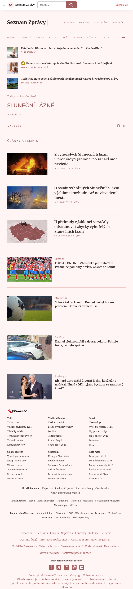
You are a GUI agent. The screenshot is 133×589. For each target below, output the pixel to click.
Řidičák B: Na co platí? (100, 470)
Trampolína (62, 501)
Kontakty (80, 533)
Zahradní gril (61, 505)
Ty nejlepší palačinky (18, 456)
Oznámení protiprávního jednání (91, 540)
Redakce (93, 533)
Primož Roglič (55, 440)
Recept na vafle (15, 474)
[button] (12, 52)
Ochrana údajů (28, 540)
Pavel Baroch (31, 82)
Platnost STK (95, 479)
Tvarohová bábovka (17, 470)
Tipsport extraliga (98, 431)
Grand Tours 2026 (57, 445)
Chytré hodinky (62, 518)
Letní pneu (100, 513)
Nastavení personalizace (76, 553)
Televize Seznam (49, 546)
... (123, 36)
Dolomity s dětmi (57, 479)
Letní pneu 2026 (97, 456)
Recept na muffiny (16, 461)
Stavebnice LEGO (64, 513)
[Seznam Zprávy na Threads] (74, 567)
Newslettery (111, 546)
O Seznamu (41, 533)
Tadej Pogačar (55, 436)
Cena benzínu (102, 488)
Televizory (47, 518)
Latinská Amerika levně (60, 474)
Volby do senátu (15, 440)
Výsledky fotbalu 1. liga (101, 427)
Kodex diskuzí (93, 546)
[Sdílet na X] (124, 126)
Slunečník (75, 501)
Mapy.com (47, 488)
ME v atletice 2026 (98, 436)
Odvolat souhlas (49, 553)
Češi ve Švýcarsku (57, 470)
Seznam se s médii (72, 546)
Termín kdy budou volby (19, 436)
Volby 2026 (13, 422)
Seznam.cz (122, 4)
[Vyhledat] (71, 4)
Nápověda (67, 533)
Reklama (106, 533)
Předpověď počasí (64, 488)
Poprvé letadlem (56, 461)
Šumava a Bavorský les (60, 465)
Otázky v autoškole (98, 474)
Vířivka (73, 505)
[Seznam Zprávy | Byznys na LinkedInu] (81, 567)
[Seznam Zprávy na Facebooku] (51, 567)
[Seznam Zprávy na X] (58, 567)
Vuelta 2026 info (56, 422)
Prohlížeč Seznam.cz (24, 546)
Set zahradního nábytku (107, 501)
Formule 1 (94, 440)
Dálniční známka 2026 (100, 461)
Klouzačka (88, 501)
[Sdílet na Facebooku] (118, 126)
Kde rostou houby (84, 488)
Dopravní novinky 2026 (101, 465)
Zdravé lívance (14, 465)
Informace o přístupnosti (54, 540)
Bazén (32, 501)
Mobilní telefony (45, 513)
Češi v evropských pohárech (65, 493)
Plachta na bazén (45, 501)
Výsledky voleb (15, 431)
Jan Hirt (52, 431)
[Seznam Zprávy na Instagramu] (66, 567)
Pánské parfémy (80, 518)
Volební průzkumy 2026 (19, 427)
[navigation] (4, 5)
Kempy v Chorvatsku (58, 456)
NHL (91, 445)
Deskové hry (114, 513)
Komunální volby (16, 445)
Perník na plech (15, 479)
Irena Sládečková (34, 67)
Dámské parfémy (84, 513)
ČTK (77, 168)
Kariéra (54, 533)
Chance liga (95, 422)
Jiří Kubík (28, 52)
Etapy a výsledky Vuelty (60, 427)
